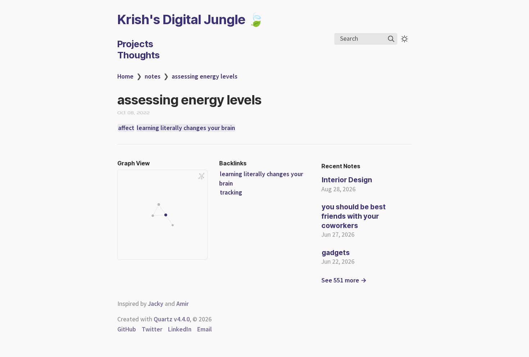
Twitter (152, 329)
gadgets (336, 252)
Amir (182, 304)
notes (152, 76)
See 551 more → (344, 280)
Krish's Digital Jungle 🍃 (190, 19)
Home (125, 76)
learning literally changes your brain (186, 128)
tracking (231, 192)
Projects (135, 43)
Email (204, 329)
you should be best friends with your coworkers (353, 215)
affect (126, 128)
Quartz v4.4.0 (172, 319)
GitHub (126, 329)
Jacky (155, 304)
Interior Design (347, 179)
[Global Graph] (201, 176)
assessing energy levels (205, 76)
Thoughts (138, 55)
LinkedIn (179, 329)
